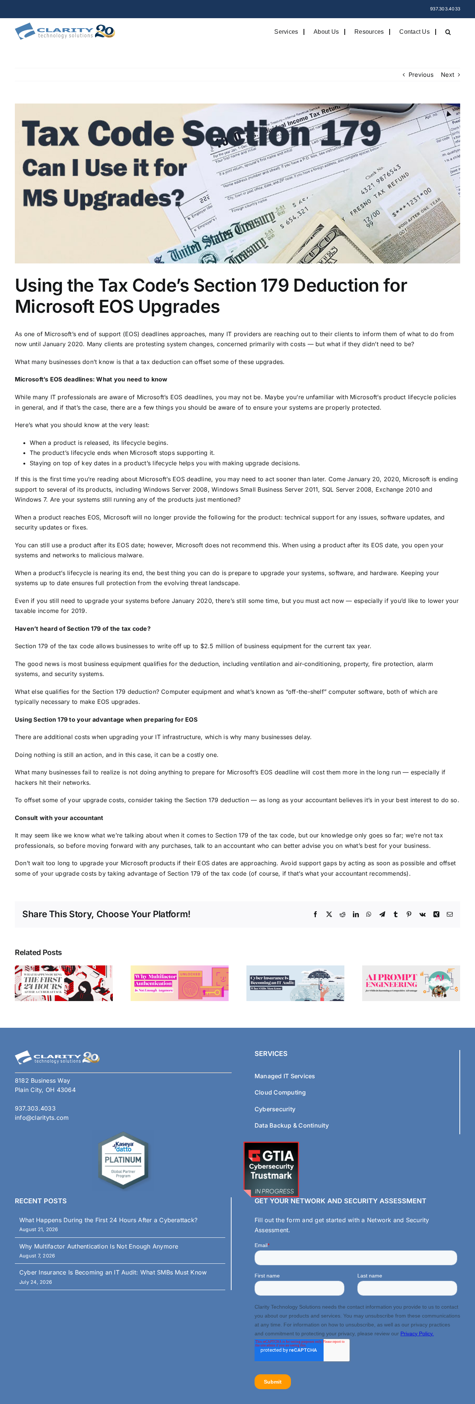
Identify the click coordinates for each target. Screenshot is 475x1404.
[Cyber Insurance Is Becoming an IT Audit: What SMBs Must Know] (295, 969)
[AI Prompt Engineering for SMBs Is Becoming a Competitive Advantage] (411, 969)
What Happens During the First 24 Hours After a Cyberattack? (108, 1220)
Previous (421, 74)
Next (447, 74)
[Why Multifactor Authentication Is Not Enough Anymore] (180, 969)
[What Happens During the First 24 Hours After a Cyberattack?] (64, 969)
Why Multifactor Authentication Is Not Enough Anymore (98, 1246)
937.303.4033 (445, 9)
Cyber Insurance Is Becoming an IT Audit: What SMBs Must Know (113, 1272)
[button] (448, 31)
